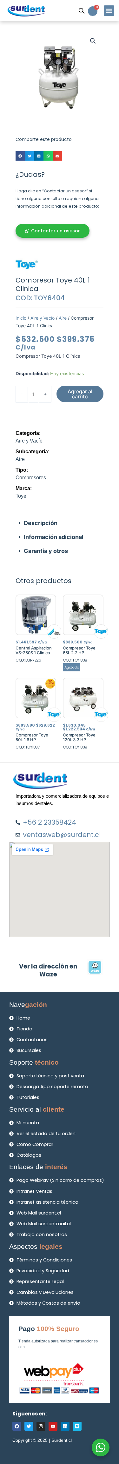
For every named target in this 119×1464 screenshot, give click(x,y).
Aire (63, 318)
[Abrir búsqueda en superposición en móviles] (81, 11)
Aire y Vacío (42, 318)
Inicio (21, 318)
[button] (109, 10)
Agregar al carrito (80, 394)
